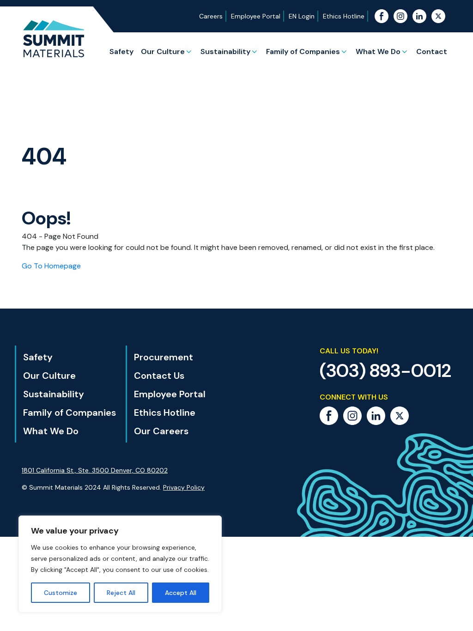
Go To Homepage (51, 266)
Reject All (121, 593)
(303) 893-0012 (385, 370)
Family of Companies (303, 51)
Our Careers (161, 431)
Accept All (180, 593)
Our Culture (163, 51)
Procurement (163, 357)
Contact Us (159, 376)
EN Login (302, 16)
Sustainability (225, 51)
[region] (120, 564)
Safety (121, 51)
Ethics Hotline (343, 16)
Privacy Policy (184, 487)
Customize (60, 593)
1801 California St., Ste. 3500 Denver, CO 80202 (95, 470)
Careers (211, 16)
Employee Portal (255, 16)
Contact (431, 51)
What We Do (378, 51)
